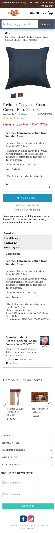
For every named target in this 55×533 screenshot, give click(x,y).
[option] (27, 68)
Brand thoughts (12, 237)
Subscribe (28, 506)
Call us (11, 359)
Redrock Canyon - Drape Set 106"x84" (15, 411)
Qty (6, 184)
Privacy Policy (38, 525)
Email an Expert (25, 359)
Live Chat (13, 363)
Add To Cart (29, 197)
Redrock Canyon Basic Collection (19, 37)
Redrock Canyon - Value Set (39, 410)
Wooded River (21, 114)
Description (10, 233)
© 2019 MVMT (27, 528)
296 (22, 118)
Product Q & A (11, 247)
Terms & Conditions (19, 525)
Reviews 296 (11, 242)
